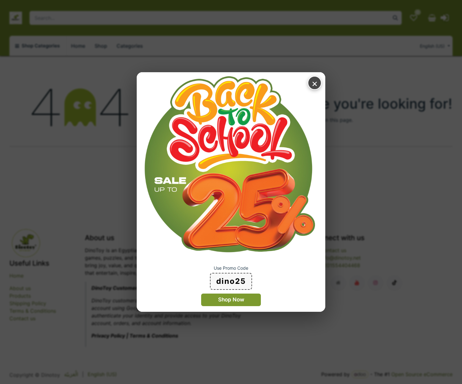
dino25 (231, 281)
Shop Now (231, 299)
